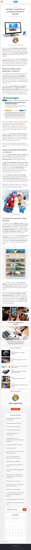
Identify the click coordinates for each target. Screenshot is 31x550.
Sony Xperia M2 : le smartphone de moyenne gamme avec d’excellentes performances (14, 476)
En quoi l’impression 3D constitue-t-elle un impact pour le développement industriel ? (15, 494)
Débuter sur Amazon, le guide (13, 489)
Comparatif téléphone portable (13, 430)
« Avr (6, 541)
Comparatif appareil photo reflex (13, 423)
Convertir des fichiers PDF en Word (14, 444)
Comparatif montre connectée (13, 426)
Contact (14, 547)
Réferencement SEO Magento (13, 461)
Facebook (4, 94)
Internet (15, 7)
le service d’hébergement (18, 121)
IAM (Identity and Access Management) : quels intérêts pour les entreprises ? (15, 440)
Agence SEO (19, 547)
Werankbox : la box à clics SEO (13, 481)
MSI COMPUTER (19, 16)
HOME (10, 547)
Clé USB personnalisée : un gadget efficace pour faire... (19, 372)
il (16, 301)
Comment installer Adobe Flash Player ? (15, 499)
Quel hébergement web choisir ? (18, 378)
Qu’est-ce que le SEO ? (11, 448)
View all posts (15, 409)
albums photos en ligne (7, 51)
